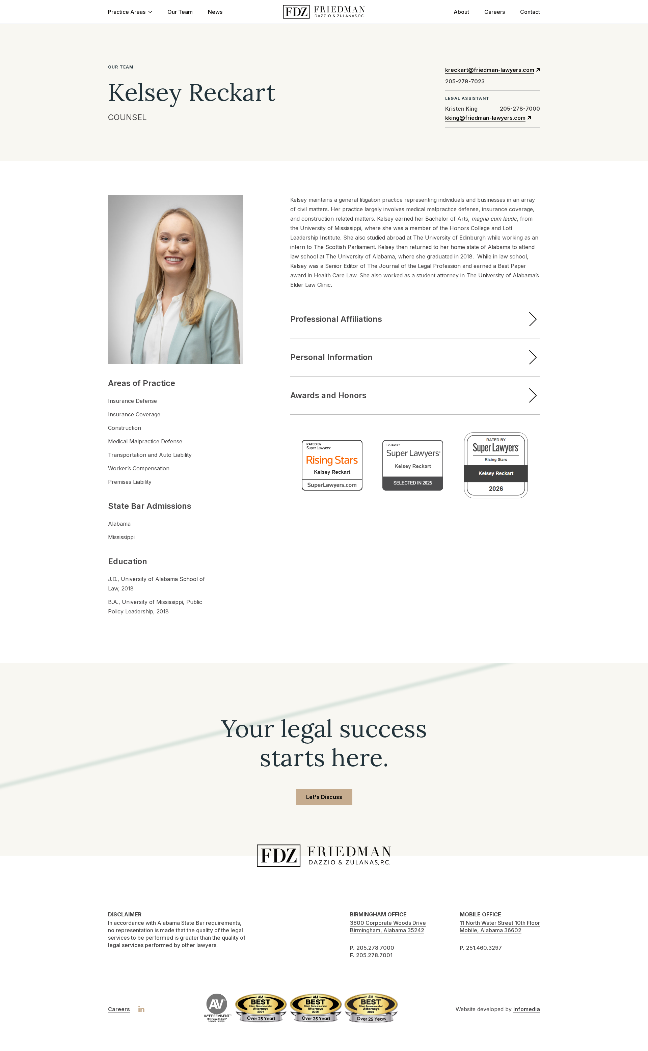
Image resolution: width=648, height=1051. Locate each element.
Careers (494, 11)
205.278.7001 (374, 955)
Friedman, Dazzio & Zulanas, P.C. (324, 12)
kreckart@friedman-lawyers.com (489, 69)
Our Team (180, 11)
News (215, 11)
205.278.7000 (375, 947)
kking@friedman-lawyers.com (485, 117)
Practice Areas (126, 11)
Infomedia (526, 1009)
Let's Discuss (324, 797)
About (461, 11)
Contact (530, 11)
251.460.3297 (484, 947)
